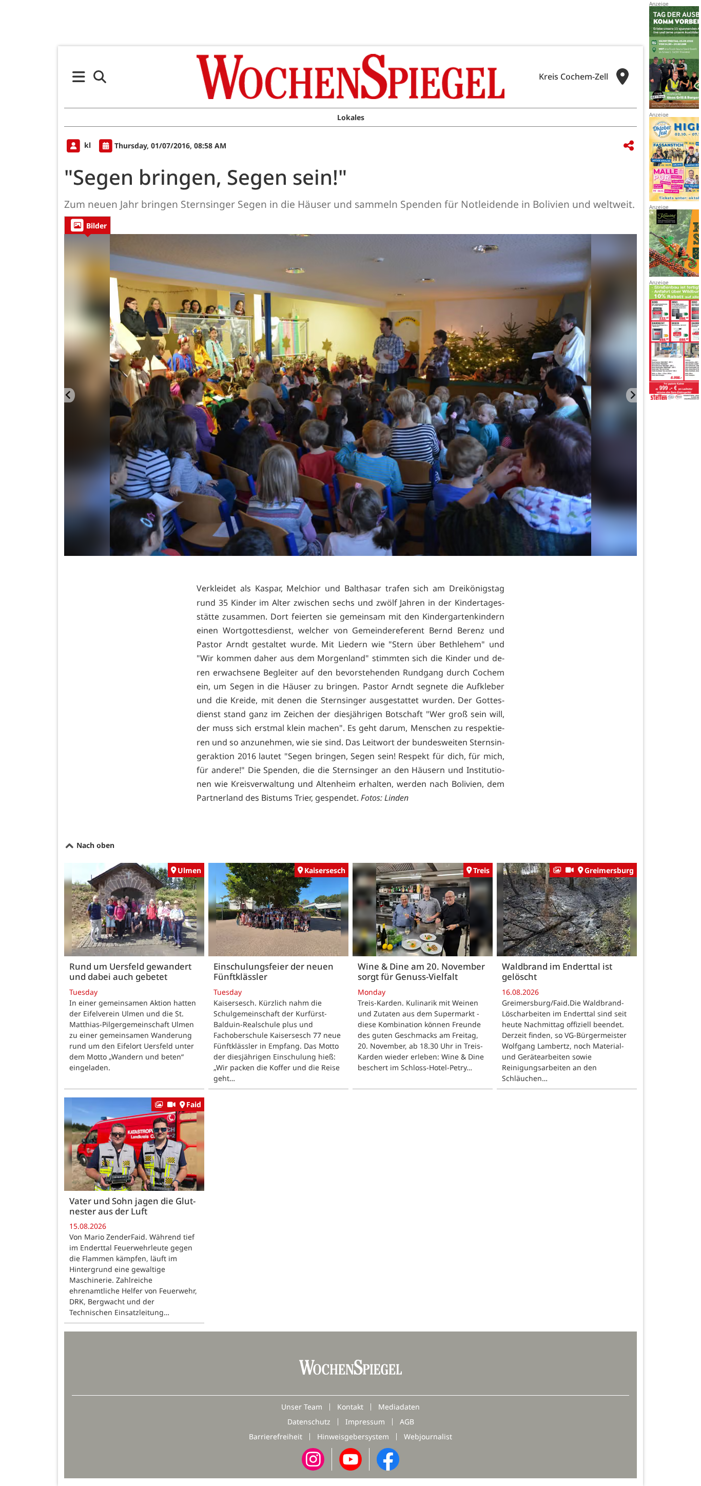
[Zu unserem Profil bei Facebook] (388, 1458)
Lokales (350, 117)
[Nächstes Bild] (631, 395)
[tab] (87, 225)
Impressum (365, 1421)
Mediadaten (399, 1407)
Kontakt (350, 1407)
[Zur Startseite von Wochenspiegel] (350, 76)
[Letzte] (69, 395)
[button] (78, 77)
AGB (407, 1421)
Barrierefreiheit (275, 1436)
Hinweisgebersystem (353, 1436)
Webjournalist (428, 1436)
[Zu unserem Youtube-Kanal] (350, 1458)
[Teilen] (628, 146)
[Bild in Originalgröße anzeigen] (350, 395)
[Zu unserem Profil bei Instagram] (313, 1458)
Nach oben (94, 845)
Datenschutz (308, 1421)
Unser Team (301, 1407)
